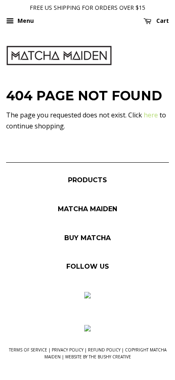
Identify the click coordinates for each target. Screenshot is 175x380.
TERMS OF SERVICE (28, 350)
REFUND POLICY (104, 350)
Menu (25, 20)
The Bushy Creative (110, 357)
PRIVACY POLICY (67, 350)
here (151, 114)
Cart (162, 20)
